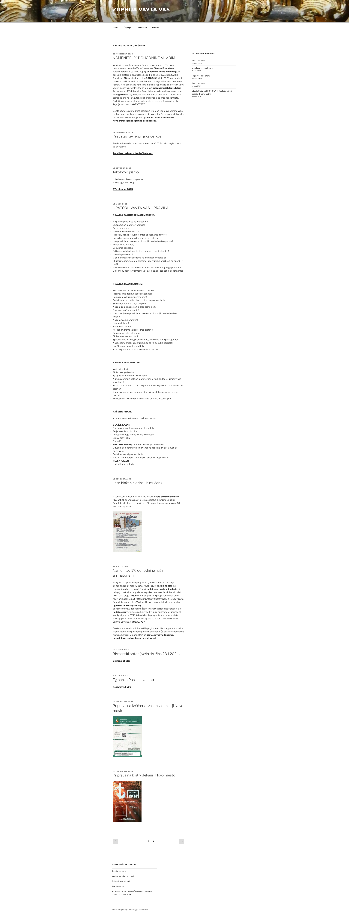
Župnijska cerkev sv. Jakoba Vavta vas (133, 153)
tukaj (177, 88)
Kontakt (155, 27)
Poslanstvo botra (122, 687)
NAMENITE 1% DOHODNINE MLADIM (144, 58)
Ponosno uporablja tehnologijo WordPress (130, 909)
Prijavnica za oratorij (201, 76)
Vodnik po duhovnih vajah (203, 68)
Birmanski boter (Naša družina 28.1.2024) (146, 654)
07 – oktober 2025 (123, 189)
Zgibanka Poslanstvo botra (134, 680)
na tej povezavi (120, 94)
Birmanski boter (121, 661)
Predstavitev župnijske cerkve (137, 136)
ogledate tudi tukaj (162, 88)
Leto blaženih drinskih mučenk (137, 483)
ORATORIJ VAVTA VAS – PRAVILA (141, 208)
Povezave (142, 27)
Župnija (127, 27)
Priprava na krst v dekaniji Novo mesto (144, 775)
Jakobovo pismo (126, 172)
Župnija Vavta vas (141, 10)
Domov (116, 27)
